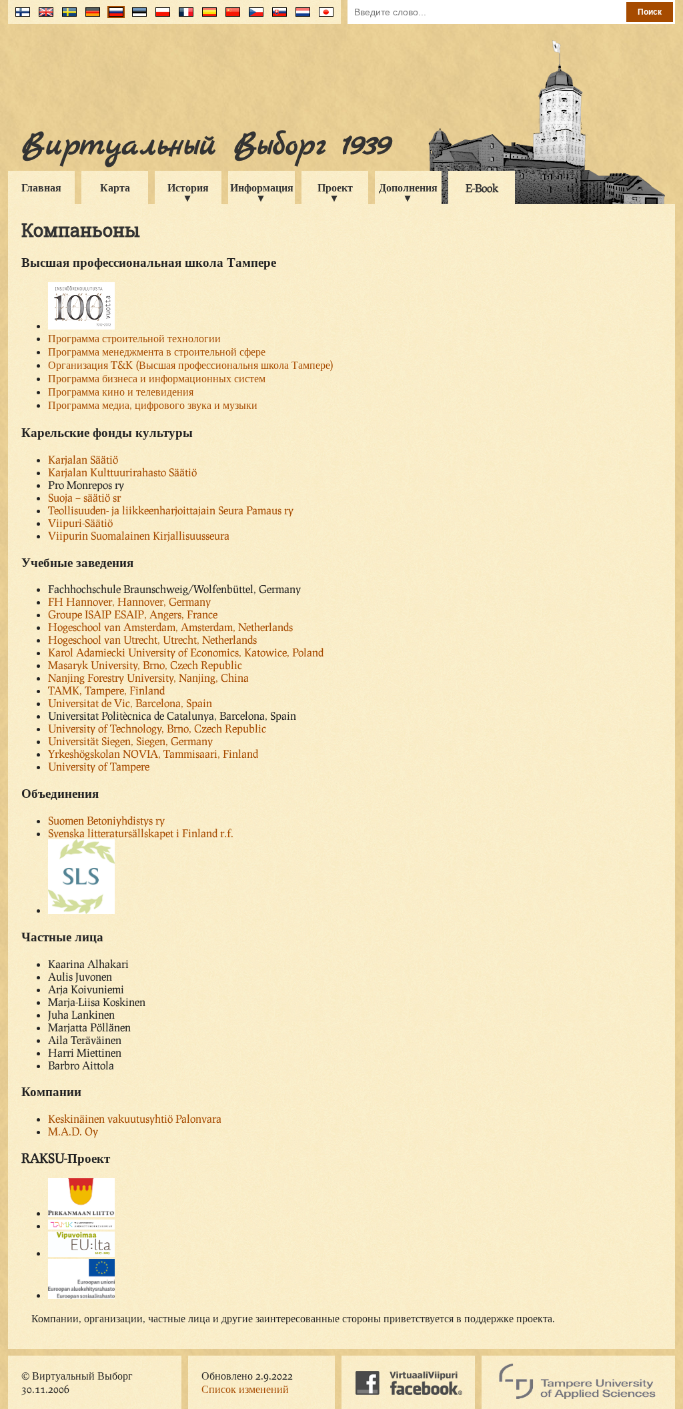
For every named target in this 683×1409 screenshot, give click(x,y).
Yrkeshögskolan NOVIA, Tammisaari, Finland (153, 753)
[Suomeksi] (19, 17)
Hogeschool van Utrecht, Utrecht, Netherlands (152, 639)
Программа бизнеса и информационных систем (156, 378)
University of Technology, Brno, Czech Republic (157, 728)
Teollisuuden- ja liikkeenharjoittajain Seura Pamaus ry (170, 510)
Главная (41, 187)
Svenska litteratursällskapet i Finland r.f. (140, 833)
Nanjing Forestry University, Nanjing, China (148, 677)
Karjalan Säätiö (83, 459)
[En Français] (183, 17)
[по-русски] (113, 17)
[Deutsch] (89, 17)
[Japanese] (323, 17)
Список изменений (245, 1388)
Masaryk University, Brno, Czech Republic (145, 664)
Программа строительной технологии (134, 338)
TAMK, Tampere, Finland (106, 690)
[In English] (43, 17)
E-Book (482, 187)
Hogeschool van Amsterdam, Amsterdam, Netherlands (170, 626)
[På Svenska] (66, 17)
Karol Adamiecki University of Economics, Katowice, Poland (185, 652)
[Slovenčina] (276, 17)
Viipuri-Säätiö (80, 522)
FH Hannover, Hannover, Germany (129, 601)
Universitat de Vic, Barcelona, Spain (130, 702)
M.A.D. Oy (73, 1131)
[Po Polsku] (159, 17)
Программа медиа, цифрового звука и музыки (152, 404)
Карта (115, 187)
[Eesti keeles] (136, 17)
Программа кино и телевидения (120, 391)
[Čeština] (253, 17)
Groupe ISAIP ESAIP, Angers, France (132, 614)
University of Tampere (98, 766)
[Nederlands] (299, 17)
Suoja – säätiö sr (84, 497)
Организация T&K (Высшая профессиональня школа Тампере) (190, 364)
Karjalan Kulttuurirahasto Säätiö (122, 472)
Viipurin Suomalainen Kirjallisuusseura (138, 535)
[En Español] (206, 17)
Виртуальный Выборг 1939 (205, 145)
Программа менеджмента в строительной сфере (156, 351)
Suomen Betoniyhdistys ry (106, 820)
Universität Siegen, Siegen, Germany (130, 741)
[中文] (229, 17)
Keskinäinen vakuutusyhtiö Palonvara (134, 1118)
